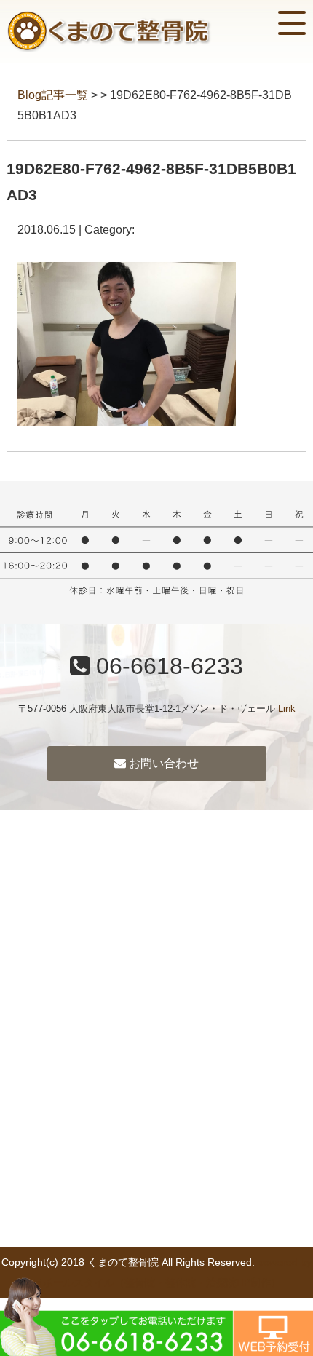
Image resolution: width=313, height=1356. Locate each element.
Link (287, 708)
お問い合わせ (162, 763)
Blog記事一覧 (52, 95)
